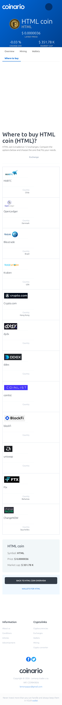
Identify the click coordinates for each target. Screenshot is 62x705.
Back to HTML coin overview (31, 581)
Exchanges (38, 633)
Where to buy (12, 58)
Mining (23, 51)
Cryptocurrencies (40, 628)
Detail (32, 171)
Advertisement (8, 643)
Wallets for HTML (31, 589)
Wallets (36, 51)
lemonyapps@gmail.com (31, 686)
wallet (35, 700)
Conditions (7, 633)
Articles (5, 638)
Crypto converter (40, 647)
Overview (9, 51)
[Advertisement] (31, 95)
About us (6, 628)
